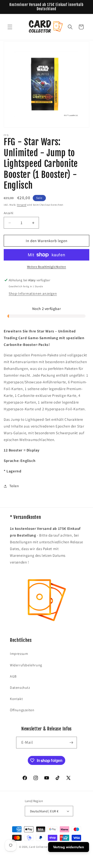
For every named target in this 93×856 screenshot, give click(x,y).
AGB (13, 676)
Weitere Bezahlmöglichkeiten (46, 267)
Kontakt (16, 699)
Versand (21, 204)
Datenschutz (20, 687)
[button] (9, 26)
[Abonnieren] (71, 742)
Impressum (19, 653)
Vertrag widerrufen (68, 847)
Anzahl (8, 213)
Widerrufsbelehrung (26, 665)
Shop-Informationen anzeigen (33, 293)
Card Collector (38, 847)
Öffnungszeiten (22, 710)
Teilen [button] (14, 486)
